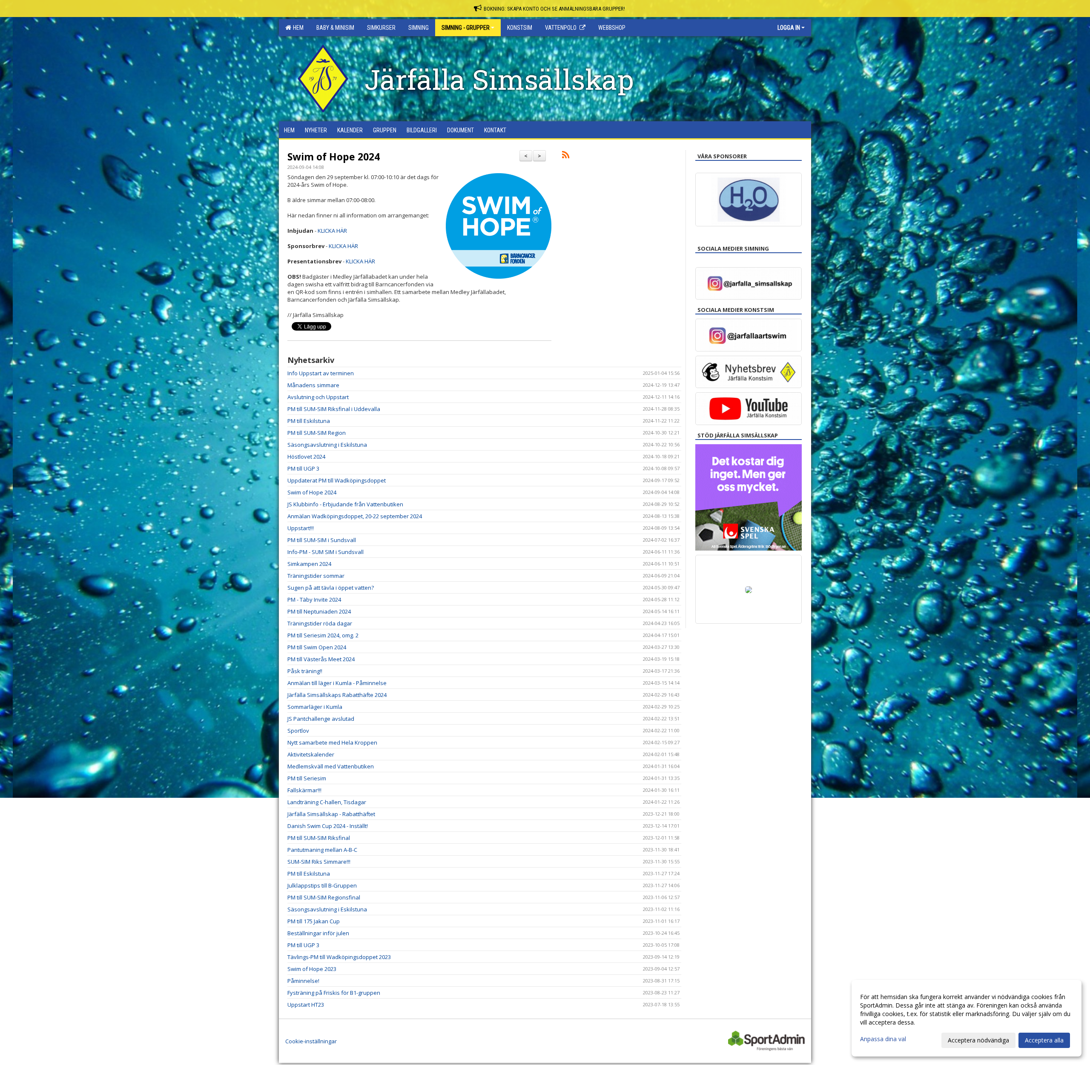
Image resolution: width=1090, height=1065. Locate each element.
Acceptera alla (1044, 1040)
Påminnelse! (303, 981)
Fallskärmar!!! (304, 790)
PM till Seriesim (306, 778)
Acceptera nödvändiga (978, 1040)
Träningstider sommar (315, 576)
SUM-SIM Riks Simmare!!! (318, 861)
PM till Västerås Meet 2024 (321, 659)
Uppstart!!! (300, 528)
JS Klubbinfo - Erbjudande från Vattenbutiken (345, 504)
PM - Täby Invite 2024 (314, 599)
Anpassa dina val (883, 1039)
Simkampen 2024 (309, 564)
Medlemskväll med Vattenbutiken (330, 766)
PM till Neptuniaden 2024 (319, 611)
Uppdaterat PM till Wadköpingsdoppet (336, 480)
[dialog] (966, 1018)
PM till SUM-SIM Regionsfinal (323, 897)
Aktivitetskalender (310, 754)
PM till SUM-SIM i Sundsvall (321, 540)
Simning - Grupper (466, 27)
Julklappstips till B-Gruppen (322, 885)
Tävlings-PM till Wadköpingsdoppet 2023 (339, 957)
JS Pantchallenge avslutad (320, 718)
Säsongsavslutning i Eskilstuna (327, 444)
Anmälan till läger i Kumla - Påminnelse (337, 683)
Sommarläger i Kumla (314, 707)
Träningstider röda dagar (319, 623)
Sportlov (298, 730)
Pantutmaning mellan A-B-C (322, 850)
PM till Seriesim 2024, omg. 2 (323, 635)
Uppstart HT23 (305, 1004)
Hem (297, 27)
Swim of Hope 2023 (311, 969)
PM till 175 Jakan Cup (313, 921)
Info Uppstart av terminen (320, 373)
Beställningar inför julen (318, 933)
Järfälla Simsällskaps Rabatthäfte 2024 (337, 695)
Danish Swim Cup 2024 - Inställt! (327, 826)
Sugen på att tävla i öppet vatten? (330, 587)
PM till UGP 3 (303, 468)
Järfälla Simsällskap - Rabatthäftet (331, 814)
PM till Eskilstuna (308, 421)
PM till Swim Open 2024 (316, 647)
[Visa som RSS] (565, 156)
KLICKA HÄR (332, 230)
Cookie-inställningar (311, 1041)
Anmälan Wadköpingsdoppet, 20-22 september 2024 (354, 516)
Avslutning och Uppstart (318, 397)
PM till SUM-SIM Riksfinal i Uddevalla (333, 409)
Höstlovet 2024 (306, 456)
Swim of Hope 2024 (333, 156)
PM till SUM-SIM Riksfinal (318, 838)
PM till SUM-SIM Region (316, 433)
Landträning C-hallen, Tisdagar (326, 802)
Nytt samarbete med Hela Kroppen (332, 742)
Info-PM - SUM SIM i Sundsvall (325, 552)
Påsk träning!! (304, 671)
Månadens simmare (313, 385)
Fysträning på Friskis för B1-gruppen (333, 992)
